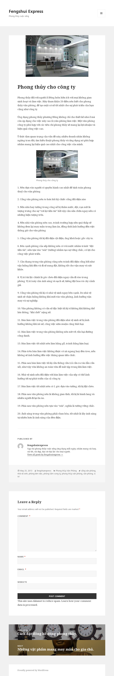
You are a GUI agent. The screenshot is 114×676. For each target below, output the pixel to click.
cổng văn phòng (88, 470)
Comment (24, 516)
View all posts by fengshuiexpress (44, 454)
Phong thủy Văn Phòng (66, 470)
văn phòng (88, 473)
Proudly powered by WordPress (33, 670)
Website (22, 582)
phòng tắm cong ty (52, 473)
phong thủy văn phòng (72, 473)
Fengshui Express (26, 11)
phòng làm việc (35, 473)
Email (22, 569)
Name (21, 556)
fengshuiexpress (44, 470)
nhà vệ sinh (23, 473)
